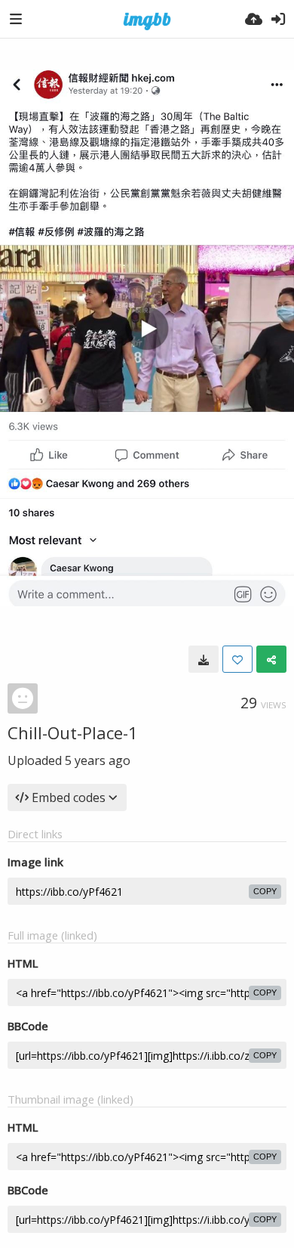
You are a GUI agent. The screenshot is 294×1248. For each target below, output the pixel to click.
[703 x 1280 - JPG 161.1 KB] (203, 659)
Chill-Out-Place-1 (73, 732)
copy (265, 891)
